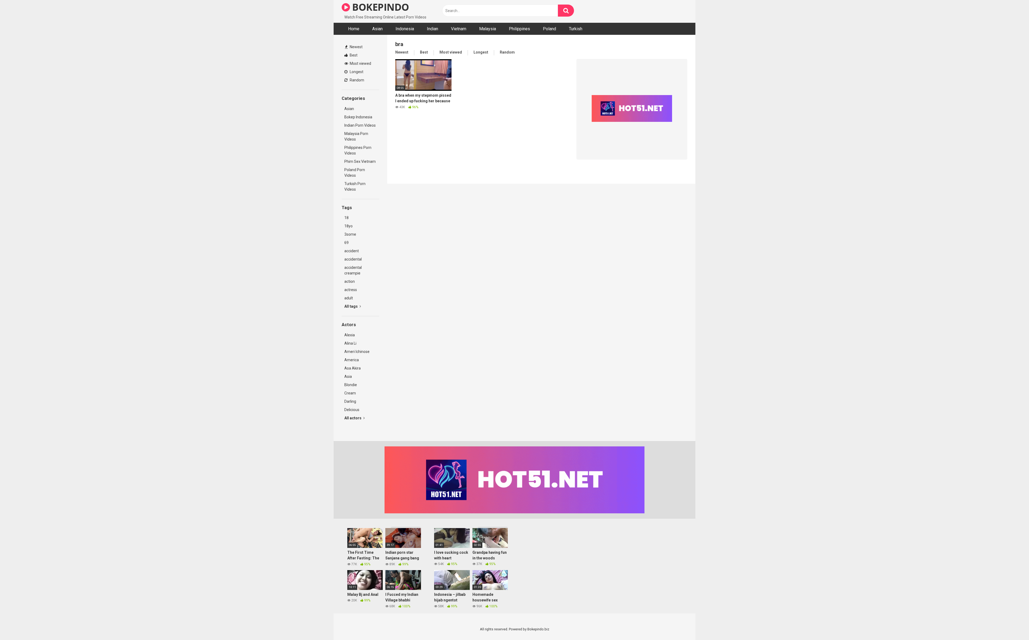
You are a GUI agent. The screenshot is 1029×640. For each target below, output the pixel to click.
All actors (353, 418)
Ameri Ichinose (357, 351)
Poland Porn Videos (354, 173)
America (351, 360)
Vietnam (458, 28)
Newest (356, 47)
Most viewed (360, 63)
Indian (432, 28)
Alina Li (350, 343)
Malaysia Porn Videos (356, 136)
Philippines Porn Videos (357, 150)
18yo (348, 226)
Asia (348, 376)
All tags (351, 306)
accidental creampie (353, 270)
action (349, 281)
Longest (356, 72)
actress (350, 290)
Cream (350, 393)
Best (353, 55)
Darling (350, 401)
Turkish (575, 28)
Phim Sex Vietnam (360, 161)
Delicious (351, 410)
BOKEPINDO (379, 7)
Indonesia (405, 28)
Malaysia (487, 28)
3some (350, 234)
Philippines (519, 28)
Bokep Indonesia (358, 117)
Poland (549, 28)
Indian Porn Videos (360, 125)
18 (346, 218)
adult (348, 298)
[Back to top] (1011, 623)
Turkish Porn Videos (355, 186)
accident (351, 251)
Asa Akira (352, 368)
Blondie (350, 385)
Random (356, 80)
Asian (377, 28)
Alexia (349, 335)
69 (346, 242)
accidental (353, 259)
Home (353, 28)
